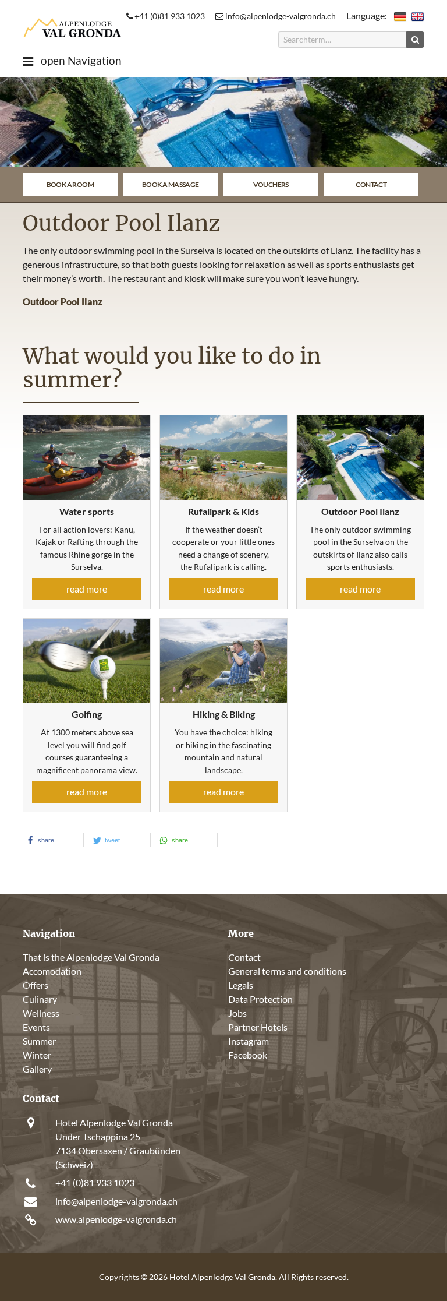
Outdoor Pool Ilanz (360, 511)
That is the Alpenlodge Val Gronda (91, 956)
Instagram (248, 1040)
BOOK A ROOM (70, 184)
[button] (53, 840)
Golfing (87, 714)
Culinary (40, 998)
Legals (240, 984)
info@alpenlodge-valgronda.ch (280, 16)
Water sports (86, 511)
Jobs (237, 1012)
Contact (371, 184)
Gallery (37, 1068)
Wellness (41, 1012)
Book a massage (170, 184)
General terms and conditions (287, 970)
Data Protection (260, 998)
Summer (39, 1040)
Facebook (247, 1054)
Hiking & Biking (224, 714)
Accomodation (52, 970)
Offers (35, 984)
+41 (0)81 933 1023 (169, 16)
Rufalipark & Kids (223, 511)
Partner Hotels (258, 1026)
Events (36, 1026)
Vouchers (271, 184)
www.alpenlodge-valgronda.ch (116, 1219)
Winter (37, 1054)
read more (86, 588)
